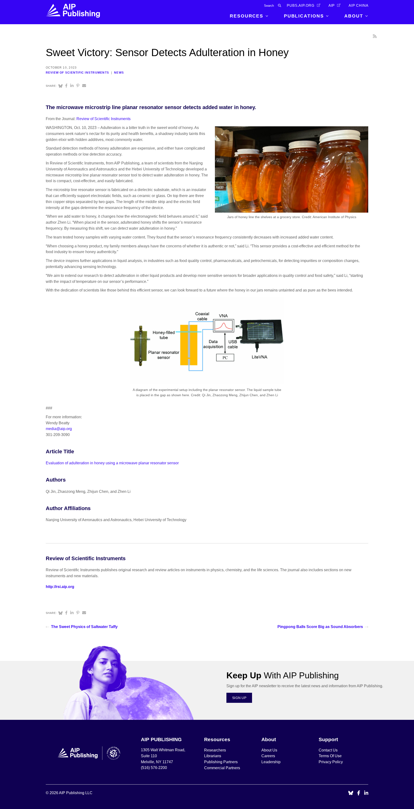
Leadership (271, 762)
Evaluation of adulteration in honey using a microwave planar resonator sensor (112, 463)
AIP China (358, 5)
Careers (268, 756)
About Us (269, 750)
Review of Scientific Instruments (77, 72)
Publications (304, 15)
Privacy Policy (331, 762)
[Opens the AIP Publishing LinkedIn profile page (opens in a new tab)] (366, 793)
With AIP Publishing (282, 675)
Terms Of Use (330, 756)
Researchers (215, 750)
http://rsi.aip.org (60, 587)
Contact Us (328, 750)
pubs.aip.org (301, 5)
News (119, 72)
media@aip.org (59, 429)
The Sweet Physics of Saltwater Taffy (84, 627)
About (353, 15)
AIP (331, 5)
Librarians (212, 756)
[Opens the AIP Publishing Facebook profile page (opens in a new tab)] (358, 793)
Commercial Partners (222, 768)
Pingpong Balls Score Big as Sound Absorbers (320, 627)
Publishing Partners (221, 762)
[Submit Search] (279, 5)
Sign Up (239, 698)
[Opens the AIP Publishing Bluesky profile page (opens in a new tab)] (350, 793)
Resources (246, 15)
